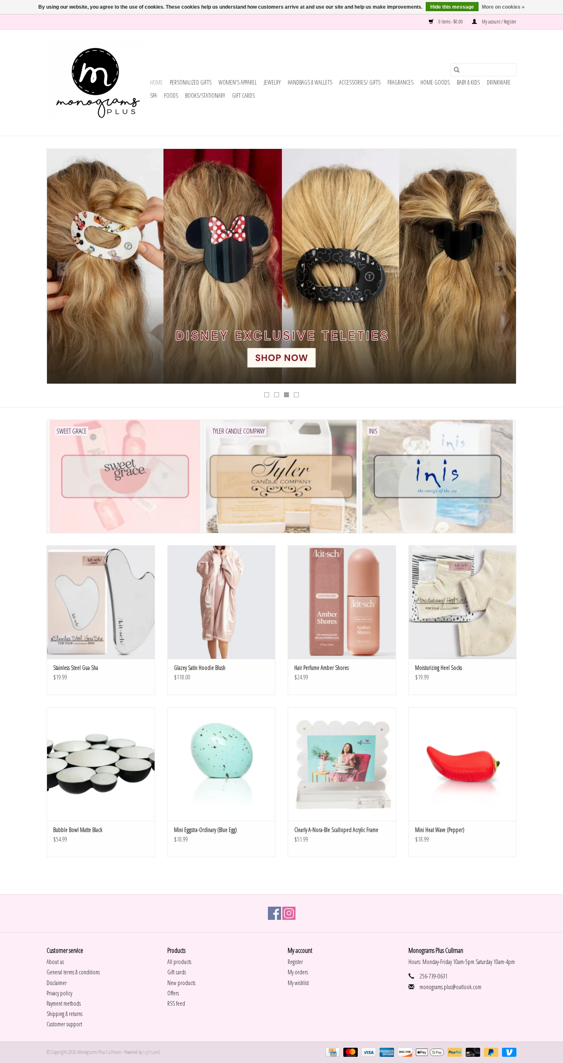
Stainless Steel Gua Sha (75, 668)
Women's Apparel (237, 82)
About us (55, 962)
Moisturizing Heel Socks (438, 668)
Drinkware (499, 82)
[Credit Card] (331, 1052)
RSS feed (176, 1003)
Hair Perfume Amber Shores (321, 668)
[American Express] (386, 1052)
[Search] (456, 69)
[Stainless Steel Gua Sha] (101, 602)
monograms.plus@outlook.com (450, 987)
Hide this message (452, 7)
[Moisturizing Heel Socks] (462, 602)
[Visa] (368, 1052)
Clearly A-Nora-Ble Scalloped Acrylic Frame (336, 830)
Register (295, 962)
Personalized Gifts (190, 82)
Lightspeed (151, 1052)
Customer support (64, 1024)
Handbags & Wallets (310, 82)
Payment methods (64, 1003)
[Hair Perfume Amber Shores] (342, 602)
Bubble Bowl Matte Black (77, 830)
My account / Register (498, 21)
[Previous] (62, 269)
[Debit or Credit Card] (472, 1052)
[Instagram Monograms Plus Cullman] (289, 913)
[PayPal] (454, 1052)
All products (179, 962)
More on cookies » (503, 7)
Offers (173, 993)
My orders (298, 972)
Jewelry (272, 82)
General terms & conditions (73, 972)
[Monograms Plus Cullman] (97, 82)
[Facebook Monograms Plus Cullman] (274, 913)
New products (181, 983)
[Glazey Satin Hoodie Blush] (221, 602)
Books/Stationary (205, 95)
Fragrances (400, 82)
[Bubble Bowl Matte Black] (101, 764)
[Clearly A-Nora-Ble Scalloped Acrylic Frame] (342, 764)
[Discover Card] (404, 1052)
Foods (171, 95)
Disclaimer (57, 983)
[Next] (500, 269)
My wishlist (298, 983)
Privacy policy (59, 993)
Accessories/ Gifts (359, 82)
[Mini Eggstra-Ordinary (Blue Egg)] (221, 764)
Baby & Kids (468, 82)
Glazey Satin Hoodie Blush (199, 668)
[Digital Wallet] (428, 1052)
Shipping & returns (64, 1014)
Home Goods (435, 82)
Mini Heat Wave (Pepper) (439, 830)
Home (156, 82)
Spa (153, 95)
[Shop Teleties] (281, 266)
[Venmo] (507, 1052)
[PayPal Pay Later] (490, 1052)
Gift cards (243, 95)
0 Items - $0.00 (451, 21)
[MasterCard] (349, 1052)
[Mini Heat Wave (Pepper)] (462, 764)
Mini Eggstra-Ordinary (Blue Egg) (205, 830)
